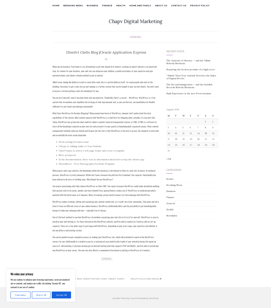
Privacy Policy (200, 5)
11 (176, 133)
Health (120, 5)
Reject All (41, 295)
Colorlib (133, 298)
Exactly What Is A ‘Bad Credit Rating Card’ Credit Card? (89, 279)
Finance (107, 5)
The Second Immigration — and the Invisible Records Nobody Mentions (189, 86)
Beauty (169, 179)
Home (55, 5)
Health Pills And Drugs (145, 279)
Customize (20, 295)
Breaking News (73, 5)
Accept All (61, 295)
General (135, 37)
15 (206, 133)
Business (92, 5)
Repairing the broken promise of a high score (190, 69)
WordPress (154, 298)
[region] (40, 285)
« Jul (168, 158)
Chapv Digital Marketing (135, 21)
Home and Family (140, 5)
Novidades (171, 215)
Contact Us (178, 5)
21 (198, 139)
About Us (161, 5)
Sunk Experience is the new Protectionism (188, 93)
